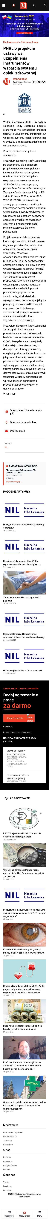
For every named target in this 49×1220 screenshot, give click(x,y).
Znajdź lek (7, 1141)
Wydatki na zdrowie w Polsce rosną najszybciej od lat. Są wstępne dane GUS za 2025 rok (23, 873)
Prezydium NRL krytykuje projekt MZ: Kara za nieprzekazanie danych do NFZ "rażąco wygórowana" (24, 913)
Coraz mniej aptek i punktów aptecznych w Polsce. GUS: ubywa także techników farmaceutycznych (24, 1105)
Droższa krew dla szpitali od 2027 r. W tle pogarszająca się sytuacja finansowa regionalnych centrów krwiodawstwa (23, 989)
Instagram (7, 1190)
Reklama (7, 1157)
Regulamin (8, 726)
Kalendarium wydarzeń (13, 1132)
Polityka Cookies (10, 1165)
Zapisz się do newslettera (23, 422)
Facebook (7, 1186)
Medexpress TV (10, 1136)
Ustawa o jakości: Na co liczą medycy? (22, 670)
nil (6, 447)
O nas (6, 1150)
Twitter (6, 1182)
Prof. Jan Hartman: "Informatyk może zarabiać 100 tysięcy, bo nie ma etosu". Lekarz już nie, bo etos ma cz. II (22, 1065)
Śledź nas (9, 1174)
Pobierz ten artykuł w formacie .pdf (26, 412)
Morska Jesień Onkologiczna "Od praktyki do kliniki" (21, 471)
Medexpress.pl (11, 42)
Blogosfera (8, 1145)
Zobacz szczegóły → (14, 482)
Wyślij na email (17, 431)
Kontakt (6, 1170)
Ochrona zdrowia (29, 42)
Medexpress (20, 79)
